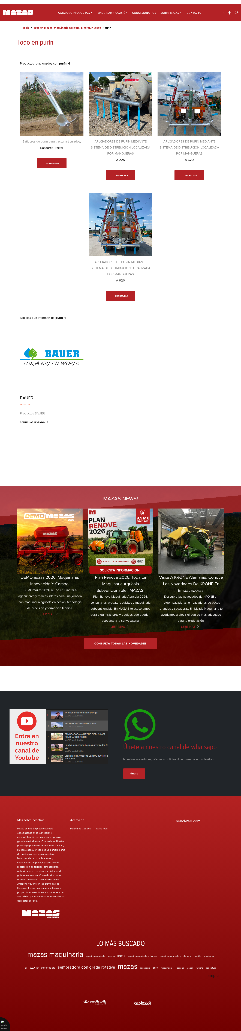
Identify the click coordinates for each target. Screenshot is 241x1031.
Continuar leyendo (32, 422)
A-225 (120, 160)
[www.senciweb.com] (142, 1003)
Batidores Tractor (51, 148)
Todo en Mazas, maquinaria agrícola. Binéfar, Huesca (67, 28)
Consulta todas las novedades (120, 643)
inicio (26, 28)
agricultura (211, 967)
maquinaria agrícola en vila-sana (175, 955)
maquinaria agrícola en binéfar (142, 955)
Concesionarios (144, 13)
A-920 (120, 280)
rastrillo (197, 955)
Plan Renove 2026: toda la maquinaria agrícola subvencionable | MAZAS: (120, 583)
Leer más (47, 614)
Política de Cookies (80, 828)
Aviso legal (102, 828)
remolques (209, 955)
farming (199, 967)
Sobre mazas (170, 13)
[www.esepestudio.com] (94, 1003)
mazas (127, 966)
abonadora (145, 967)
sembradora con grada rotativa (86, 967)
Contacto (194, 13)
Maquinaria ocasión (113, 13)
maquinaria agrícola (95, 955)
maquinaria (166, 967)
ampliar (214, 975)
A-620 (189, 160)
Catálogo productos (74, 13)
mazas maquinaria (55, 954)
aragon (189, 967)
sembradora (48, 967)
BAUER (26, 398)
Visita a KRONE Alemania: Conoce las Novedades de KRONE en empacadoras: (191, 583)
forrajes (111, 955)
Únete (134, 773)
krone (121, 955)
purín (155, 967)
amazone (32, 967)
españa (180, 967)
